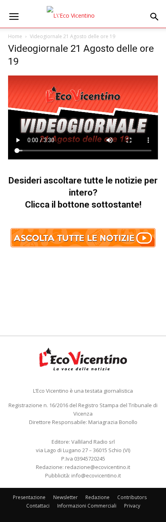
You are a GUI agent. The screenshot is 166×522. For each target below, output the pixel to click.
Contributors (132, 497)
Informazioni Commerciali (86, 505)
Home (15, 36)
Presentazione (29, 497)
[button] (154, 17)
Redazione (97, 497)
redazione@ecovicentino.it (97, 467)
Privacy (132, 505)
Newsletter (65, 497)
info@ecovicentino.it (96, 475)
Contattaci (38, 505)
